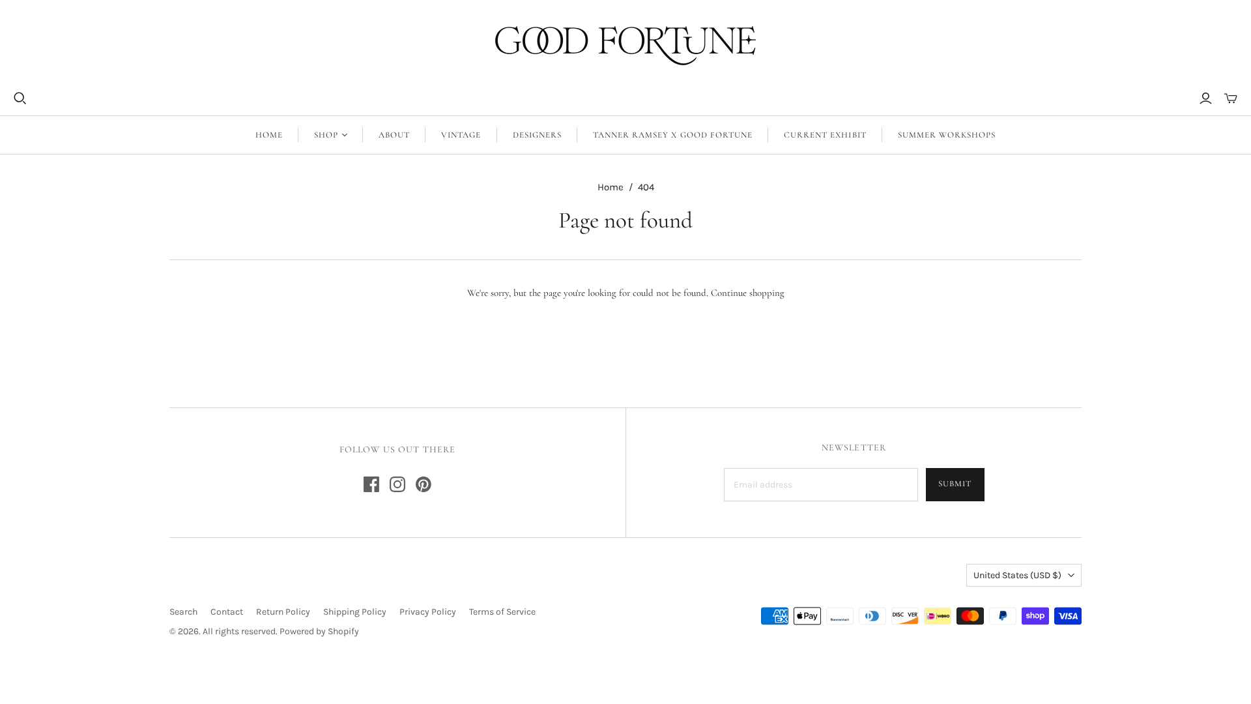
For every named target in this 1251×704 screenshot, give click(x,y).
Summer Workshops (947, 135)
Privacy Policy (427, 611)
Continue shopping (747, 293)
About (394, 135)
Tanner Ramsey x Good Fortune (673, 135)
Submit (954, 483)
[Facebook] (371, 484)
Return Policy (283, 611)
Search (183, 611)
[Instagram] (397, 484)
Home (269, 135)
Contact (226, 611)
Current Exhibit (825, 135)
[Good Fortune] (625, 45)
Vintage (461, 135)
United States (1017, 575)
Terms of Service (502, 611)
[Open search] (20, 98)
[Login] (1206, 98)
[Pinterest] (423, 484)
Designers (537, 135)
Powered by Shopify (319, 631)
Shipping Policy (354, 611)
